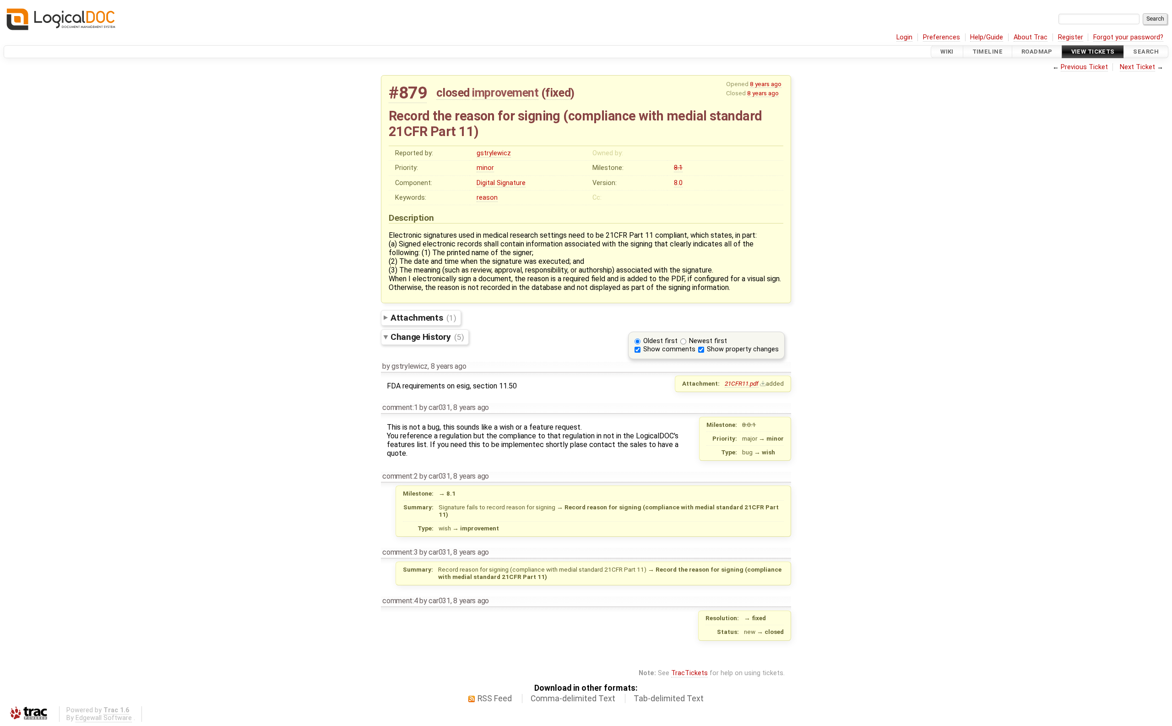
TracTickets (689, 673)
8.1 (678, 168)
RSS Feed (494, 698)
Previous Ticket (1084, 67)
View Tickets (1093, 51)
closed (453, 92)
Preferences (941, 37)
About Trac (1030, 37)
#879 (408, 93)
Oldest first (660, 341)
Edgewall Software (104, 718)
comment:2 (400, 476)
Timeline (987, 51)
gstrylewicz (494, 153)
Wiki (947, 51)
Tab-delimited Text (669, 698)
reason (487, 198)
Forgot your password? (1128, 37)
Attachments (423, 317)
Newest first (708, 341)
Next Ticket (1137, 67)
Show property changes (743, 349)
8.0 (678, 183)
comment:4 (400, 600)
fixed (557, 92)
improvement (505, 92)
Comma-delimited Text (573, 698)
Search (1146, 51)
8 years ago (765, 83)
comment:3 (400, 552)
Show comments (669, 349)
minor (485, 168)
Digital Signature (501, 183)
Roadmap (1037, 51)
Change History (427, 337)
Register (1070, 37)
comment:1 (400, 407)
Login (904, 37)
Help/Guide (986, 37)
